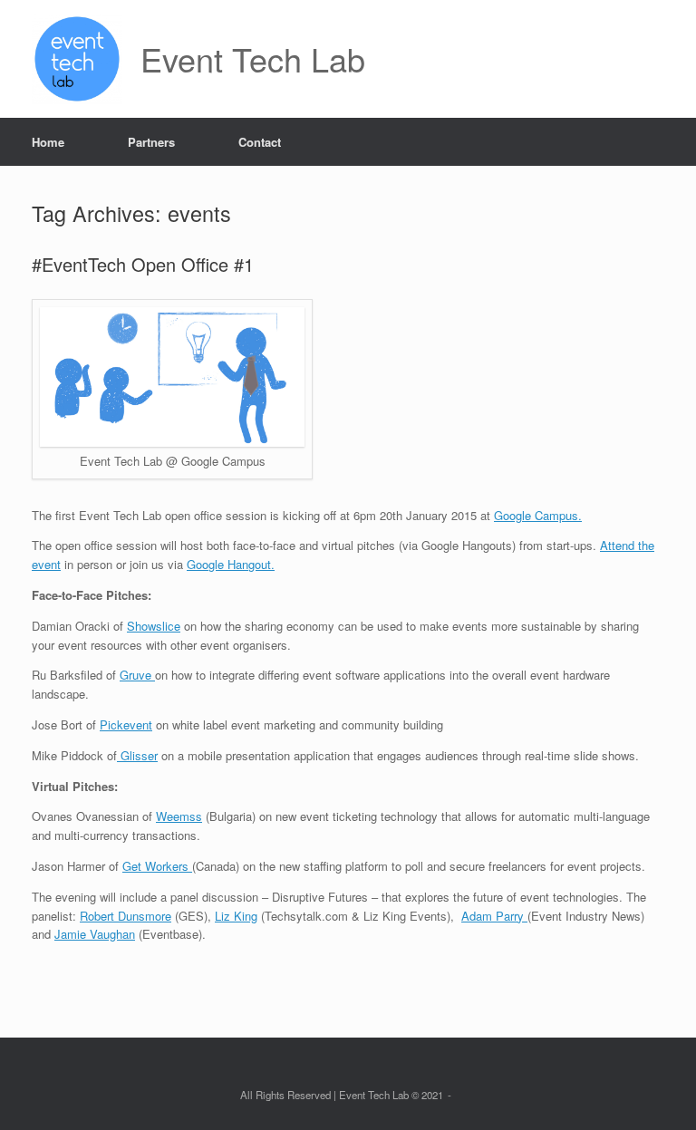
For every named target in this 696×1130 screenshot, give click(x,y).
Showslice (153, 625)
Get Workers (157, 865)
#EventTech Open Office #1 (143, 264)
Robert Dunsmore (125, 915)
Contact (259, 141)
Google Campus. (538, 515)
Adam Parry (494, 915)
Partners (151, 141)
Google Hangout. (231, 564)
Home (48, 141)
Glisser (137, 755)
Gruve (137, 674)
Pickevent (126, 724)
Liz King (236, 915)
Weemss (179, 816)
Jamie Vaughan (94, 933)
